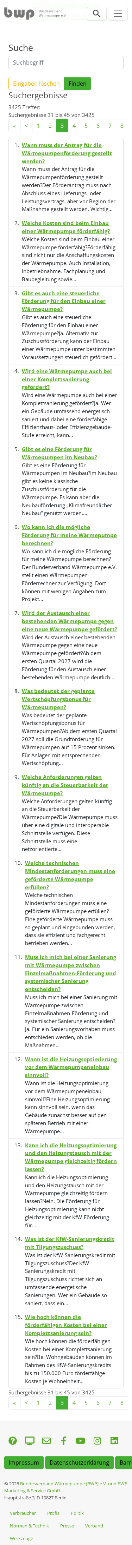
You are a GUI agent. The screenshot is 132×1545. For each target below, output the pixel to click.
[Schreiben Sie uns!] (12, 1441)
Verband (94, 1526)
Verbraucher (23, 1513)
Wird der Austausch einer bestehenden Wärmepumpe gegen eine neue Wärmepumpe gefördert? (69, 621)
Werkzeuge (21, 1538)
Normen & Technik (29, 1526)
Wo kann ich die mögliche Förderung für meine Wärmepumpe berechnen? (69, 535)
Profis (53, 1513)
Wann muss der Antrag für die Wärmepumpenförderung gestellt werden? (67, 153)
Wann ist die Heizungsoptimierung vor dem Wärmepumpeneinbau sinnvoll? (71, 1067)
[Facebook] (63, 1441)
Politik (77, 1513)
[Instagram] (97, 1441)
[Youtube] (80, 1441)
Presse (67, 1526)
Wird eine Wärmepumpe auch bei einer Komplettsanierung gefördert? (67, 379)
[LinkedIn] (114, 1441)
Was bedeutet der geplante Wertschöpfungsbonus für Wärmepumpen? (58, 699)
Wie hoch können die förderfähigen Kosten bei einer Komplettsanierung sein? (66, 1324)
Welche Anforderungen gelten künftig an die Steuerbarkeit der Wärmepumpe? (65, 785)
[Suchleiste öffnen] (97, 14)
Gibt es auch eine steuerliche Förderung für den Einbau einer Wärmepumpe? (64, 301)
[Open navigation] (118, 14)
